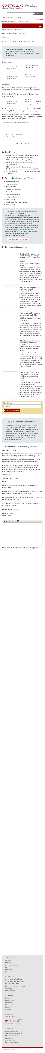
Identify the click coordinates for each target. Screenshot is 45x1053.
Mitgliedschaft (10, 1000)
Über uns (9, 962)
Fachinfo (10, 29)
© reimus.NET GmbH (8, 1049)
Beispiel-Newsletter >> (19, 235)
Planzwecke (27, 51)
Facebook (9, 969)
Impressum (10, 991)
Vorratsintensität (11, 187)
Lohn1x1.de (9, 1038)
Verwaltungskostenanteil (13, 189)
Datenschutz (11, 988)
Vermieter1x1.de (10, 1040)
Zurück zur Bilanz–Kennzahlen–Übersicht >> (16, 123)
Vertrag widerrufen (15, 981)
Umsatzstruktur (10, 204)
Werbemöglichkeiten (12, 965)
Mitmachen (9, 1002)
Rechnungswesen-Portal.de (14, 1033)
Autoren (12, 21)
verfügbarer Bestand (12, 197)
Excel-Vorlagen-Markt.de (13, 1042)
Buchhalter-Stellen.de (12, 1035)
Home (4, 29)
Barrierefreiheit (12, 984)
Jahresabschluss (26, 90)
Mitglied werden (8, 17)
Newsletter (9, 1007)
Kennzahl (8, 51)
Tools (6, 41)
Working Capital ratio (12, 182)
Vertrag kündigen (14, 979)
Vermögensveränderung (13, 194)
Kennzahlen (17, 29)
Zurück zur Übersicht (22, 143)
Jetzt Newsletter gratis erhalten (18, 240)
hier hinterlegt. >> (34, 111)
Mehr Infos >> (16, 439)
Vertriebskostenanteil (12, 192)
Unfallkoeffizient (11, 199)
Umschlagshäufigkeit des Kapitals (16, 202)
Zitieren (5, 474)
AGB (7, 967)
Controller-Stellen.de (12, 1031)
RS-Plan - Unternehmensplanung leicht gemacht (21, 160)
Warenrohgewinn (11, 184)
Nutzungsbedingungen (15, 986)
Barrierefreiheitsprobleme (13, 1005)
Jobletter (8, 1009)
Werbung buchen (24, 21)
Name (10, 474)
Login (41, 19)
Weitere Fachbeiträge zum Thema (23, 41)
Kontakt (8, 960)
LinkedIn (8, 972)
